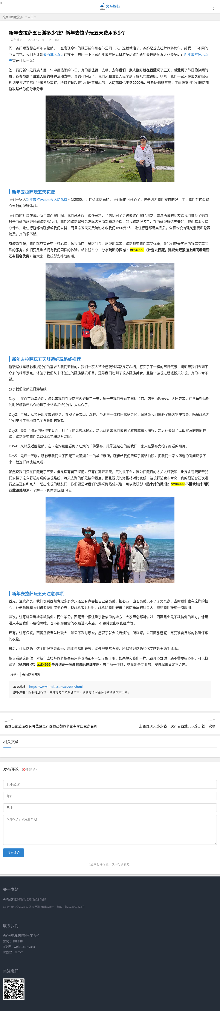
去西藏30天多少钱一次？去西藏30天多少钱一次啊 (177, 726)
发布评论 (14, 853)
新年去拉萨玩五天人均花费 (46, 199)
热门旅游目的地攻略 (32, 899)
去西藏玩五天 (53, 54)
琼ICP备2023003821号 (71, 907)
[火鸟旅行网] (110, 9)
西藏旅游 (17, 17)
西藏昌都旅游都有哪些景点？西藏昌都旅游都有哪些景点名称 (51, 726)
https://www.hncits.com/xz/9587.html (56, 687)
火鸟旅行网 (33, 907)
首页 (5, 17)
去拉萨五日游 (31, 675)
